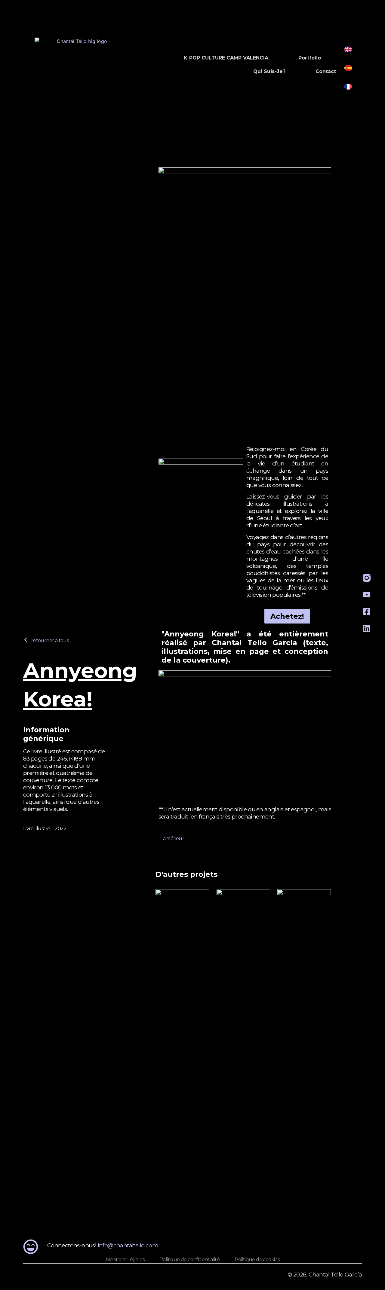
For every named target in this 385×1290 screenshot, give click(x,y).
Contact (326, 71)
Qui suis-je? (269, 71)
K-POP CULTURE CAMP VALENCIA (226, 58)
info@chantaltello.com (128, 1245)
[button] (46, 640)
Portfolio (309, 58)
